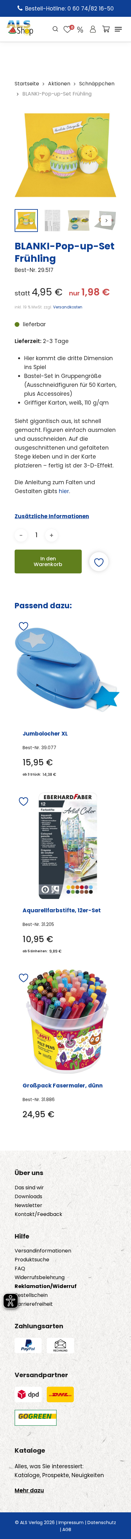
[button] (118, 29)
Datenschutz (101, 1522)
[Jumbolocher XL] (67, 670)
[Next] (106, 220)
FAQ (20, 1268)
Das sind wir (29, 1188)
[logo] (19, 29)
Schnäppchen (96, 83)
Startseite (27, 83)
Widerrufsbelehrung (40, 1277)
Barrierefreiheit (34, 1304)
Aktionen (59, 83)
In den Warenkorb (48, 561)
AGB (66, 1529)
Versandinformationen (43, 1251)
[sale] (80, 29)
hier (64, 491)
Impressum (71, 1522)
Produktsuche (32, 1260)
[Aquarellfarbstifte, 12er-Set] (68, 846)
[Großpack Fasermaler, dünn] (67, 1021)
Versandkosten (67, 307)
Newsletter (28, 1205)
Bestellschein (31, 1295)
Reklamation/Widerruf (46, 1286)
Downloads (28, 1196)
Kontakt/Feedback (38, 1214)
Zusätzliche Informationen (52, 516)
